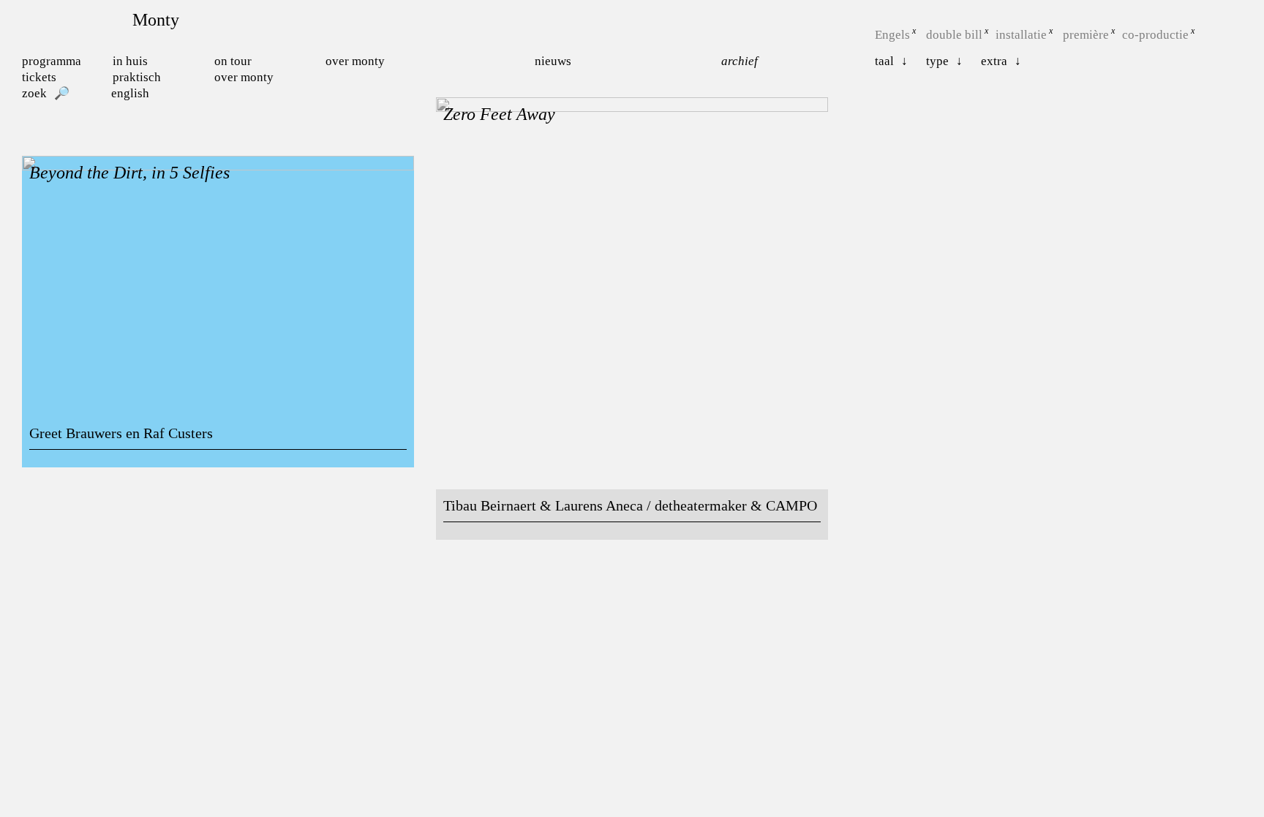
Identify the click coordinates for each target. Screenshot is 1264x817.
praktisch (137, 77)
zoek (34, 93)
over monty (244, 77)
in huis (130, 61)
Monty (155, 19)
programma (51, 61)
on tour (233, 61)
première (1086, 35)
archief (739, 61)
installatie (1021, 35)
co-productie (1155, 35)
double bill (954, 35)
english (130, 93)
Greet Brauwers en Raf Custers (121, 433)
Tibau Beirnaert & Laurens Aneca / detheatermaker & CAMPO (630, 505)
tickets (39, 77)
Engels (892, 35)
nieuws (553, 61)
